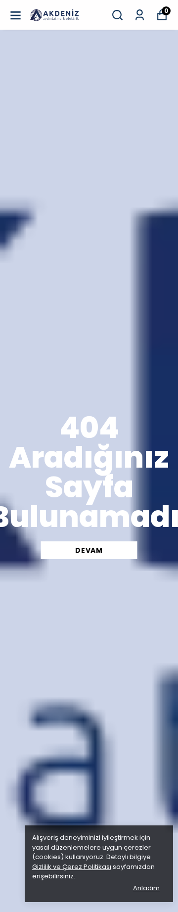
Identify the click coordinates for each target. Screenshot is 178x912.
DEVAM (89, 550)
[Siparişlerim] (140, 15)
